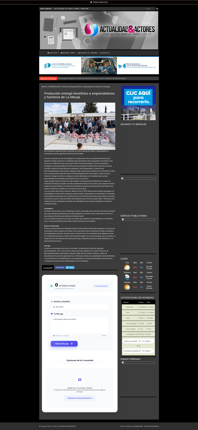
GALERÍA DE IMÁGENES (89, 53)
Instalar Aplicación (100, 2)
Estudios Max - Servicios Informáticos (146, 426)
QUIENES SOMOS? (69, 53)
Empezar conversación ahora (80, 398)
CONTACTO (105, 53)
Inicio (45, 87)
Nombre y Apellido (62, 301)
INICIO (43, 52)
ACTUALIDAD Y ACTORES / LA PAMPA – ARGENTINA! (72, 8)
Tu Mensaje (58, 314)
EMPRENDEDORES (54, 87)
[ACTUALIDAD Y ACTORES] (99, 30)
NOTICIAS (53, 53)
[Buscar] (157, 8)
